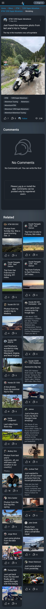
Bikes (10, 8)
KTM (17, 8)
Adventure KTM (10, 105)
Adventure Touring (11, 102)
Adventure (25, 102)
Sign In (40, 3)
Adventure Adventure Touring (15, 113)
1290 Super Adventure (30, 8)
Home (3, 8)
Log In (20, 186)
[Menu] (40, 20)
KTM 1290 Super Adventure (12, 11)
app (14, 189)
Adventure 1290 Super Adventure (16, 109)
